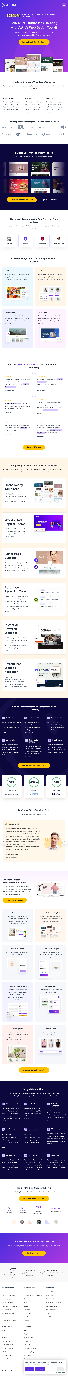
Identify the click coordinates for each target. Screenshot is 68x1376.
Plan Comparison (7, 1355)
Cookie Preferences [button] (30, 1359)
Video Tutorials (6, 1341)
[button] (34, 42)
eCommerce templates (8, 1292)
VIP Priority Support (8, 1348)
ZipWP (26, 1302)
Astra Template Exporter (53, 1302)
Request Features (7, 1359)
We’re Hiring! (27, 1355)
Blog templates (6, 1309)
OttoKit (26, 1317)
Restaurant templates (8, 1317)
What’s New (49, 1295)
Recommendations (51, 1299)
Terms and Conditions (30, 1348)
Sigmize (26, 1299)
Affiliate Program (51, 1309)
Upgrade (4, 1337)
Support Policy (28, 1337)
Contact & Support (7, 1344)
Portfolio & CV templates (9, 1306)
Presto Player (28, 1309)
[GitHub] (8, 1370)
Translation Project (51, 1306)
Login (3, 1330)
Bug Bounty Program (30, 1352)
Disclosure (27, 1344)
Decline (60, 1369)
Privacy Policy (28, 1341)
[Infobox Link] (9, 240)
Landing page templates (9, 1320)
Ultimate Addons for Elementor (33, 1295)
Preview (34, 169)
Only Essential (40, 1369)
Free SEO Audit (50, 1292)
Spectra (26, 1292)
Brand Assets (50, 1317)
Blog (25, 1334)
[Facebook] (2, 1370)
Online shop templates (8, 1295)
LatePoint (27, 1320)
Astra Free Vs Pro (7, 1352)
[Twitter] (5, 1370)
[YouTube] (11, 1370)
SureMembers (28, 1313)
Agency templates (7, 1299)
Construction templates (9, 1313)
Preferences (50, 1369)
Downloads (5, 1334)
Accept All (29, 1369)
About (26, 1330)
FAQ (47, 1313)
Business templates (7, 1302)
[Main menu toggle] (64, 5)
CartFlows (27, 1306)
